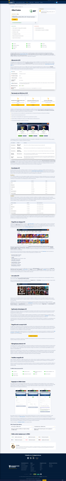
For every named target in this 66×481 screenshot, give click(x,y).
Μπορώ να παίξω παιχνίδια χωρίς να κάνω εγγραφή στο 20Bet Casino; (43, 429)
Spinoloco (41, 468)
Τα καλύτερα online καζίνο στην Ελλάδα (21, 4)
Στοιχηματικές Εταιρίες (12, 4)
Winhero (41, 467)
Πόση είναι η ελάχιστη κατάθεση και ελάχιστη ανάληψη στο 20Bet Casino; (20, 429)
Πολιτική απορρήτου (38, 480)
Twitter (51, 464)
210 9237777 (40, 476)
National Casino (49, 64)
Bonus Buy (44, 251)
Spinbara (41, 465)
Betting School (32, 464)
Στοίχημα (32, 465)
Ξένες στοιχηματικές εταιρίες (20, 2)
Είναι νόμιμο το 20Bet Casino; (16, 426)
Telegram (51, 466)
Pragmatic (44, 269)
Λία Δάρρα (12, 6)
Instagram (51, 465)
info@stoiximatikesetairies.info (13, 468)
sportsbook (46, 315)
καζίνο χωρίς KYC (22, 416)
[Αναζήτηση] (55, 2)
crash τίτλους (25, 269)
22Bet (46, 64)
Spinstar (41, 466)
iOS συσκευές (17, 332)
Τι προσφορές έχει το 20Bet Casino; (39, 426)
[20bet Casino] (33, 11)
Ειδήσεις (41, 2)
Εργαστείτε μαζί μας (24, 468)
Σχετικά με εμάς (23, 464)
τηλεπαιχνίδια (30, 302)
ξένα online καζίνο (31, 223)
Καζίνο (27, 2)
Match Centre (31, 2)
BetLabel (41, 464)
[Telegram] (56, 2)
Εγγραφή (14, 19)
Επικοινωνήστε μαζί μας (24, 465)
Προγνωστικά (37, 2)
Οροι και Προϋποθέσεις (24, 466)
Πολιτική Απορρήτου (24, 467)
